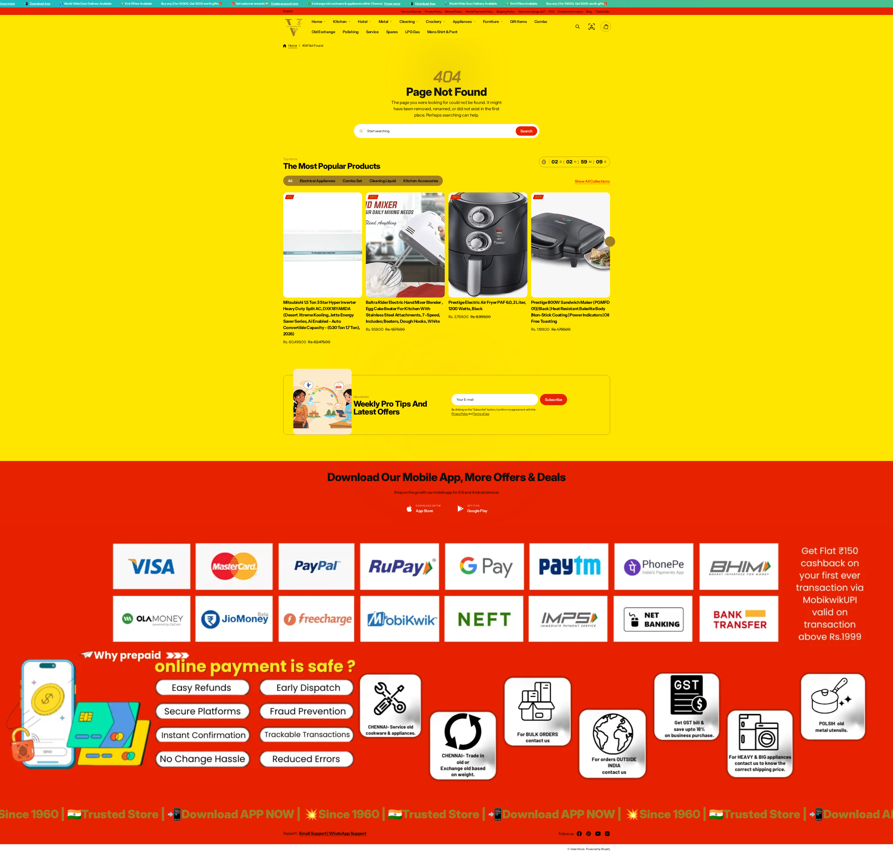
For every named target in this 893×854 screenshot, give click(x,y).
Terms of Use (481, 413)
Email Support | (314, 833)
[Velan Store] (294, 26)
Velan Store (577, 849)
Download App (326, 3)
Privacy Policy (460, 413)
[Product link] (322, 268)
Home (292, 45)
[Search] (361, 131)
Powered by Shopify (598, 849)
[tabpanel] (446, 269)
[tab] (290, 181)
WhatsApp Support (348, 833)
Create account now (185, 3)
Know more (293, 3)
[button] (577, 26)
